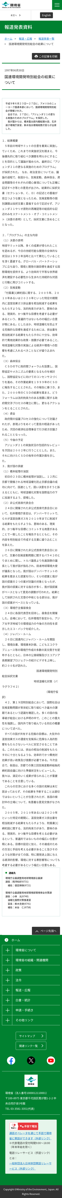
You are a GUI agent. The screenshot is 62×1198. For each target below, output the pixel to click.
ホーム (8, 39)
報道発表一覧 (46, 39)
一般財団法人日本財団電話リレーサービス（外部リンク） (30, 1165)
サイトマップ (27, 1036)
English (46, 15)
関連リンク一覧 (28, 1046)
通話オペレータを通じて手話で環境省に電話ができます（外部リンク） (30, 1135)
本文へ (14, 15)
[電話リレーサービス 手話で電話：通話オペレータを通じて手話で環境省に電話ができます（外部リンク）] (31, 1126)
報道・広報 (25, 39)
